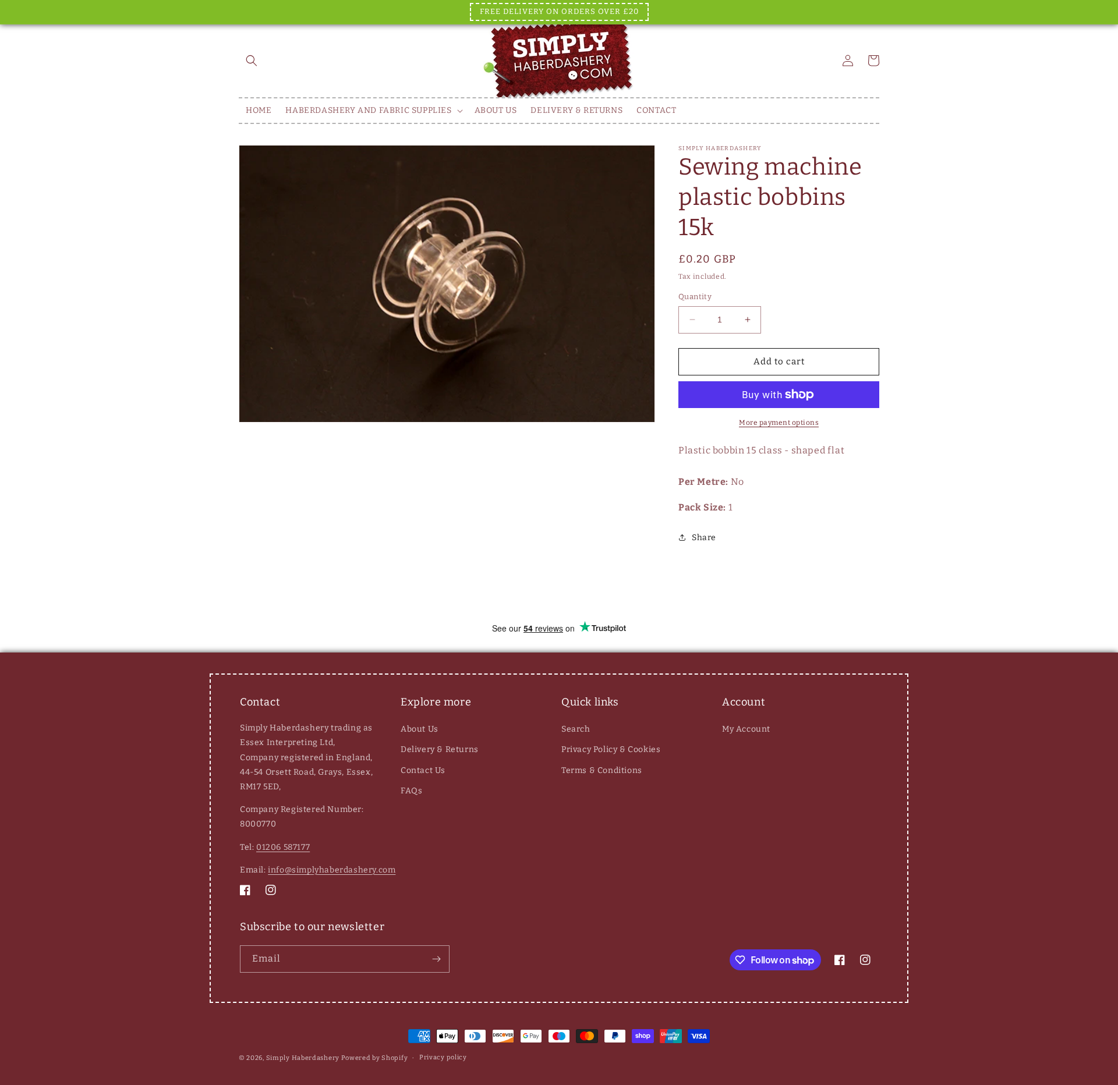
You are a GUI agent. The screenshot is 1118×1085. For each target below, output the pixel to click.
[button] (251, 60)
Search (575, 729)
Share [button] (704, 537)
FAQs (411, 791)
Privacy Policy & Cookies (610, 749)
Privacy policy (443, 1057)
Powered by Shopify (374, 1058)
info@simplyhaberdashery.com (331, 870)
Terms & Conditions (601, 770)
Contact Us (423, 770)
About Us (419, 729)
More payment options (779, 423)
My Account (746, 729)
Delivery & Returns (440, 749)
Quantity (695, 296)
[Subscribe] (436, 959)
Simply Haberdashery (302, 1058)
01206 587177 (283, 847)
